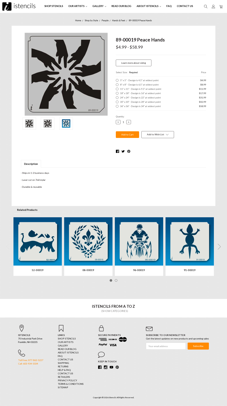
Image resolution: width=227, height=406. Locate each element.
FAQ (168, 5)
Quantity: (120, 116)
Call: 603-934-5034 (28, 363)
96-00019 (139, 270)
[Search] (205, 6)
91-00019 (190, 270)
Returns (63, 366)
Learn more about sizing (133, 62)
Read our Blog (121, 5)
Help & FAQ (64, 369)
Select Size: (161, 72)
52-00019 (38, 270)
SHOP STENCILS (53, 5)
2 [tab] (116, 280)
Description (31, 163)
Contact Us (185, 5)
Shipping (63, 363)
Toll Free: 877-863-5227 (30, 360)
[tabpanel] (37, 246)
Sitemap (63, 387)
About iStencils (148, 5)
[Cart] (221, 6)
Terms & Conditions (71, 383)
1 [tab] (111, 280)
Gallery (98, 5)
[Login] (213, 6)
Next (219, 247)
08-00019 (88, 270)
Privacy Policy (67, 380)
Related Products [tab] (27, 209)
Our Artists (76, 5)
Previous (7, 247)
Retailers (64, 376)
